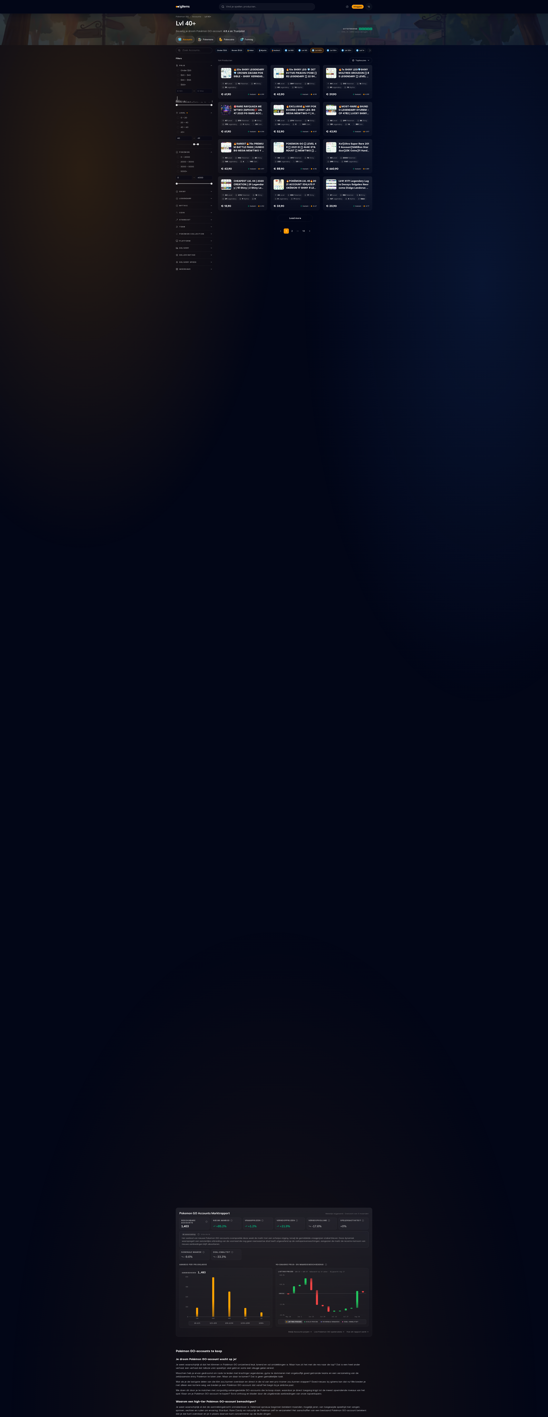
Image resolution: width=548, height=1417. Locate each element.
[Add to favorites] (229, 70)
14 (304, 231)
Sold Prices (312, 1322)
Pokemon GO (182, 17)
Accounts (196, 17)
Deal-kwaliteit (351, 1322)
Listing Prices (295, 1322)
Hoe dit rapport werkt (356, 1332)
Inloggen (357, 6)
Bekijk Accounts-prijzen (299, 1332)
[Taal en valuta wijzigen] (347, 7)
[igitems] (183, 6)
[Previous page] (280, 231)
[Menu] (368, 6)
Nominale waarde (331, 1322)
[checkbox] (223, 76)
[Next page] (309, 231)
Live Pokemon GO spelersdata (328, 1332)
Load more (295, 218)
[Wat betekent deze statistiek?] (206, 1222)
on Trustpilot (234, 31)
